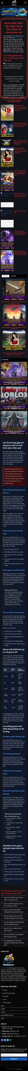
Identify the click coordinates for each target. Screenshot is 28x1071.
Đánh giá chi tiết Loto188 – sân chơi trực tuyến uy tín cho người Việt (20, 150)
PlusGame (4, 968)
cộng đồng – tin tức (14, 97)
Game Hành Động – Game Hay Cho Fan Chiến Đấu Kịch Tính (14, 432)
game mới (18, 37)
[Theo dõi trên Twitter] (8, 1040)
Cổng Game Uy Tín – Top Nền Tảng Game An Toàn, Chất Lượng (20, 253)
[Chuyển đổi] (2, 897)
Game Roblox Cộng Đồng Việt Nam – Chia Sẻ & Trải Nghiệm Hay (14, 407)
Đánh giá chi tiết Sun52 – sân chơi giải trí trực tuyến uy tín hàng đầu (20, 108)
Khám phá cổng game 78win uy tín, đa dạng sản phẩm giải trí (20, 124)
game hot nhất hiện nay (20, 211)
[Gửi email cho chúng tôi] (10, 1040)
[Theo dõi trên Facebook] (2, 1040)
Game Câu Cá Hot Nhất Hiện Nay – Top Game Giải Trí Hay (20, 195)
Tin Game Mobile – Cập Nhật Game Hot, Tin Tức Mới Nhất (20, 232)
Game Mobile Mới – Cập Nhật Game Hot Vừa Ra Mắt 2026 (14, 328)
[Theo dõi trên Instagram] (5, 1040)
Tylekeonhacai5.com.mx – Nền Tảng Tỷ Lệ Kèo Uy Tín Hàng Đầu (20, 142)
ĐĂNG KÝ (14, 1059)
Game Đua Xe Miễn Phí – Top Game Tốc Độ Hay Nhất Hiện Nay (20, 173)
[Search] (25, 2)
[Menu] (2, 3)
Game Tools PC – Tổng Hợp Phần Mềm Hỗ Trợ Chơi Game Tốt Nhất (14, 302)
